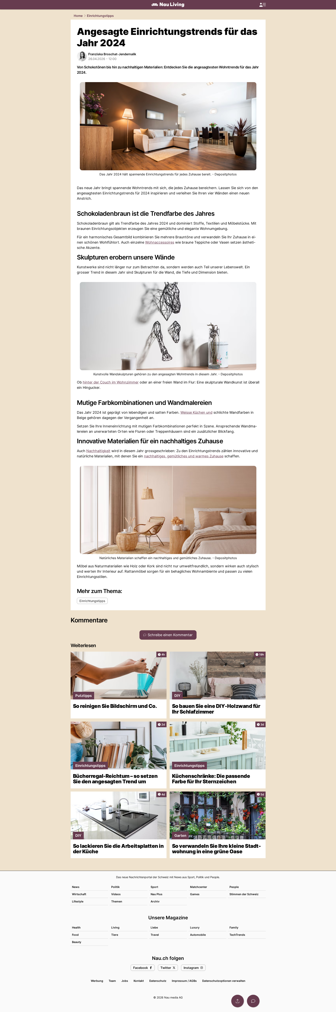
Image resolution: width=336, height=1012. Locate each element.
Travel (155, 934)
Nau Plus (156, 894)
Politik (115, 887)
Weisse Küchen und (196, 412)
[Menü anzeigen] (262, 5)
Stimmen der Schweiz (244, 894)
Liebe (154, 927)
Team (112, 980)
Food (75, 934)
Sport (154, 887)
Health (76, 927)
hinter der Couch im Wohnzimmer (111, 382)
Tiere (114, 934)
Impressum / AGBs (184, 980)
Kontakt (139, 980)
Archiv (155, 901)
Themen (116, 901)
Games (194, 894)
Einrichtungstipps (100, 16)
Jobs (124, 980)
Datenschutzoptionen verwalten (223, 980)
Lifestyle (77, 901)
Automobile (198, 934)
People (234, 887)
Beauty (76, 942)
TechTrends (237, 934)
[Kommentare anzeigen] (253, 1001)
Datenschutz (157, 980)
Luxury (194, 927)
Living (115, 927)
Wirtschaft (79, 894)
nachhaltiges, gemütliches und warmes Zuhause (183, 456)
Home (78, 16)
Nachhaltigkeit (98, 451)
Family (233, 927)
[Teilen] (237, 1001)
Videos (116, 894)
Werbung (97, 980)
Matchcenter (198, 887)
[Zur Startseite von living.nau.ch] (168, 4)
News (75, 887)
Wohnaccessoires (159, 242)
